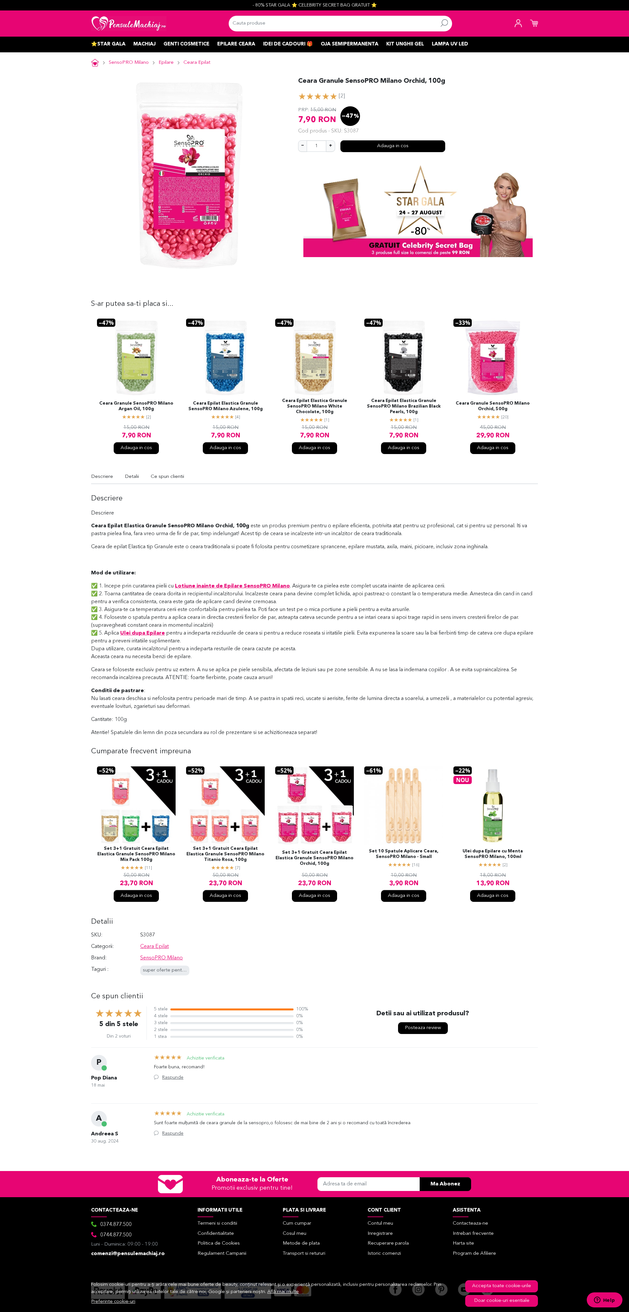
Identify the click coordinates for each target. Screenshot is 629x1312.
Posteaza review (423, 1027)
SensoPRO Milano (129, 62)
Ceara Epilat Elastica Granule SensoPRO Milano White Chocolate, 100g (314, 406)
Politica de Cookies (219, 1243)
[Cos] (534, 23)
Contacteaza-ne (470, 1223)
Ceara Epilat (196, 62)
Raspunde (172, 1077)
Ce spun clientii (167, 476)
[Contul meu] (518, 23)
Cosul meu (294, 1233)
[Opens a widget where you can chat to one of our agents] (604, 1300)
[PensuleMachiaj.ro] (128, 23)
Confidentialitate (216, 1233)
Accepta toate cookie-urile (501, 1286)
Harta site (463, 1243)
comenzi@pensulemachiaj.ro (128, 1253)
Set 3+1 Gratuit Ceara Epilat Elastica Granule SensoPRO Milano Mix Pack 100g (136, 854)
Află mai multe (283, 1291)
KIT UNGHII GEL (405, 44)
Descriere (102, 476)
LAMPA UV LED (450, 44)
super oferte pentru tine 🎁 (173, 970)
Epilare (166, 62)
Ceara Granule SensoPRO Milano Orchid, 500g (493, 406)
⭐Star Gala (108, 44)
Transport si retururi (304, 1253)
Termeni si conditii (217, 1223)
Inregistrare (380, 1233)
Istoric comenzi (384, 1253)
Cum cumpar (297, 1223)
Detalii (132, 476)
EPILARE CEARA (236, 44)
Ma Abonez (445, 1184)
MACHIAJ (144, 44)
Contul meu (380, 1223)
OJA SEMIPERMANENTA (349, 44)
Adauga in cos (393, 146)
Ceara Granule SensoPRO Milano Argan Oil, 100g (136, 406)
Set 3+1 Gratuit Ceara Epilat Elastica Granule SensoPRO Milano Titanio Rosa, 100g (225, 854)
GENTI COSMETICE (186, 44)
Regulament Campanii (222, 1253)
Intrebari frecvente (473, 1233)
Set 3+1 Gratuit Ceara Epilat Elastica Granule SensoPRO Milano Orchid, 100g (314, 858)
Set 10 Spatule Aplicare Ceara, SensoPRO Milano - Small (403, 854)
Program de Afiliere (474, 1253)
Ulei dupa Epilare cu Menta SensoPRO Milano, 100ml (493, 854)
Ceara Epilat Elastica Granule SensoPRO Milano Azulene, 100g (225, 406)
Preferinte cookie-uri (113, 1301)
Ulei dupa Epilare (142, 633)
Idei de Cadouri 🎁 (288, 44)
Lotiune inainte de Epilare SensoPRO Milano (232, 586)
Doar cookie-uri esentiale (501, 1300)
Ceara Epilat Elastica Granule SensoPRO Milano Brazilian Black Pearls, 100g (404, 406)
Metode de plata (301, 1243)
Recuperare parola (388, 1243)
